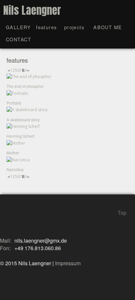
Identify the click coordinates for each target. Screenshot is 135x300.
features (46, 27)
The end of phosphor (25, 86)
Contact (18, 39)
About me (107, 27)
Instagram (15, 218)
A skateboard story (23, 119)
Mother (13, 152)
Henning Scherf (20, 136)
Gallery (18, 27)
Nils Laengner (32, 10)
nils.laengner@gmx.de (40, 240)
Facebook (4, 218)
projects (74, 27)
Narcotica (15, 169)
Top (122, 211)
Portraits (14, 103)
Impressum (68, 263)
